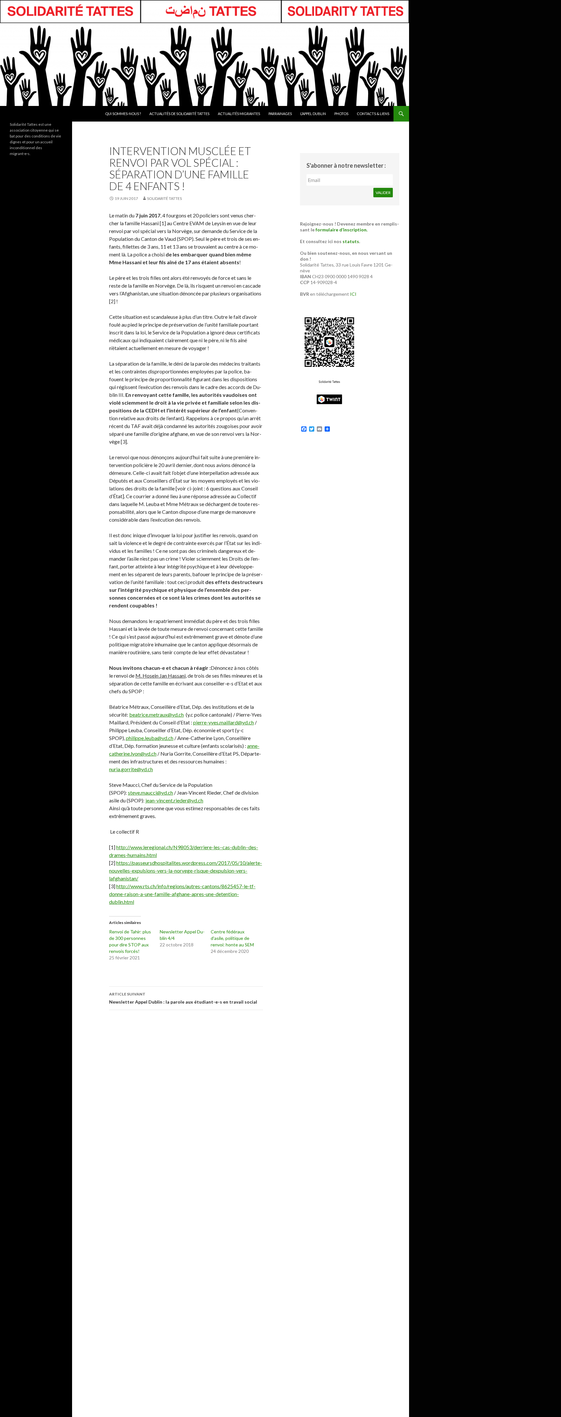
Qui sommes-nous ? (123, 113)
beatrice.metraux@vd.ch (156, 714)
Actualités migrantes (239, 113)
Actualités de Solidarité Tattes (179, 113)
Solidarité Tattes (164, 198)
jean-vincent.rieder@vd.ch (174, 800)
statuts (351, 241)
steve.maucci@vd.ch (150, 792)
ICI (353, 294)
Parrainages (280, 113)
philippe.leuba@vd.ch (149, 738)
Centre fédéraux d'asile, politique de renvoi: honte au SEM (232, 938)
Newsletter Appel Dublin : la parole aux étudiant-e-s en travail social (183, 998)
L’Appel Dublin (313, 113)
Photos (341, 113)
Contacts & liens (373, 113)
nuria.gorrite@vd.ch (131, 769)
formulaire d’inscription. (342, 229)
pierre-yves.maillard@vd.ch (223, 722)
